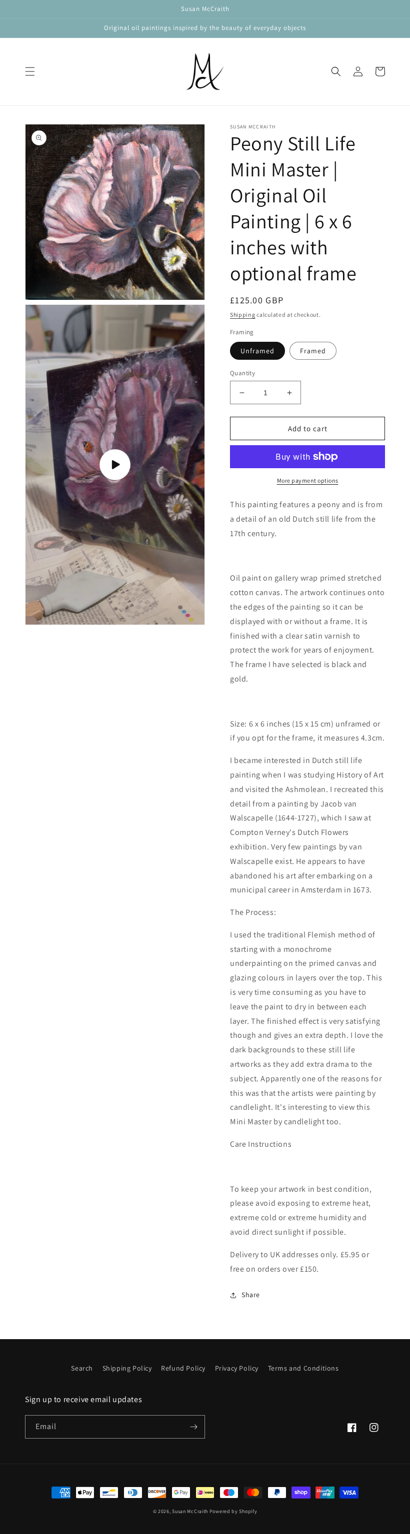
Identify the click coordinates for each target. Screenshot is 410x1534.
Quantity (242, 373)
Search (82, 1368)
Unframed (257, 350)
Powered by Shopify (234, 1511)
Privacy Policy (236, 1368)
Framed (313, 350)
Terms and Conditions (303, 1368)
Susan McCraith (190, 1511)
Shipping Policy (127, 1368)
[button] (30, 71)
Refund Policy (183, 1368)
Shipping (243, 314)
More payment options (307, 480)
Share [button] (251, 1294)
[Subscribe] (193, 1427)
